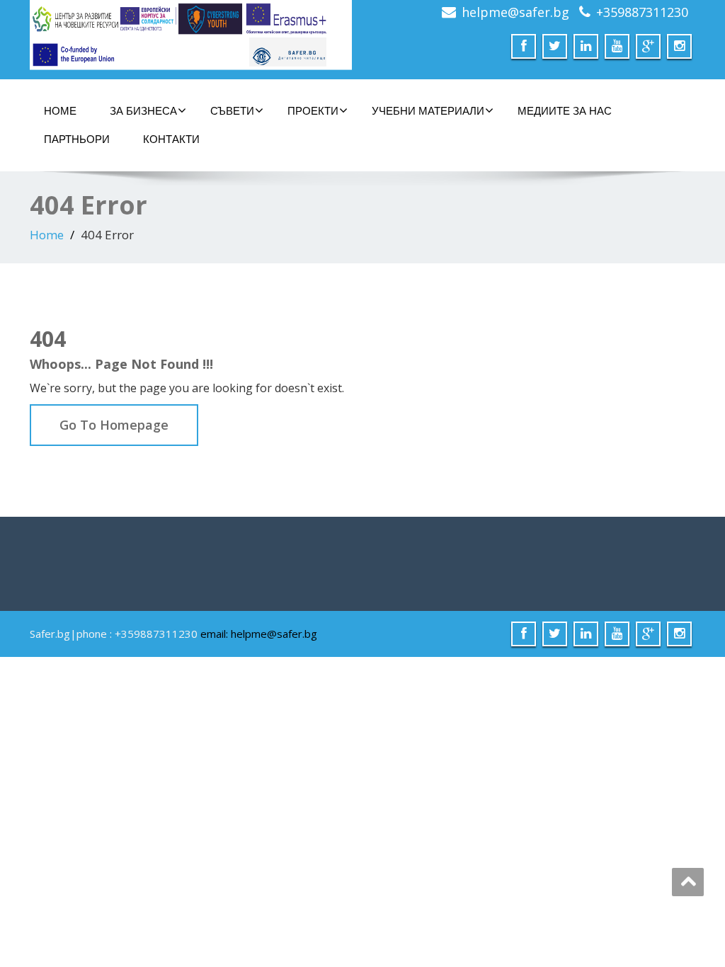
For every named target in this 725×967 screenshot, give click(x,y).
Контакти (171, 139)
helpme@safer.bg (515, 12)
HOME (60, 111)
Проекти (312, 111)
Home (47, 235)
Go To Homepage (114, 424)
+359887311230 (642, 12)
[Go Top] (688, 882)
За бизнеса (143, 111)
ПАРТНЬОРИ (77, 139)
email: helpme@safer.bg (258, 633)
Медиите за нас (565, 111)
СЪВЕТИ (232, 111)
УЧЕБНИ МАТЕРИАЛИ (428, 111)
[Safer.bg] (191, 35)
